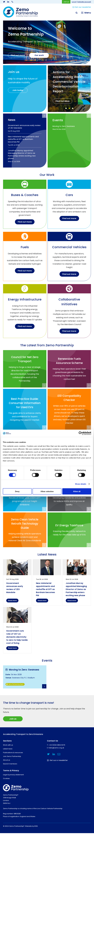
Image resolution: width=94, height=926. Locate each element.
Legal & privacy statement (13, 774)
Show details (80, 484)
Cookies (6, 778)
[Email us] (59, 754)
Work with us (8, 745)
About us (6, 760)
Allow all (76, 491)
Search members (10, 764)
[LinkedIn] (8, 1)
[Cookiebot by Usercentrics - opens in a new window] (80, 433)
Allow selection (47, 491)
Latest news (7, 749)
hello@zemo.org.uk (56, 748)
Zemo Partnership (20, 12)
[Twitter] (4, 1)
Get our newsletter (83, 7)
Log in (74, 2)
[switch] (35, 475)
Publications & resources (13, 752)
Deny (17, 491)
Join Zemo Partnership (12, 756)
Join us (66, 2)
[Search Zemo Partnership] (76, 13)
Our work (39, 55)
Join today (17, 90)
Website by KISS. (31, 826)
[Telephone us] (12, 1)
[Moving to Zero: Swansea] (24, 676)
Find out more (18, 55)
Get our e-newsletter (59, 760)
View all (44, 116)
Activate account (84, 2)
